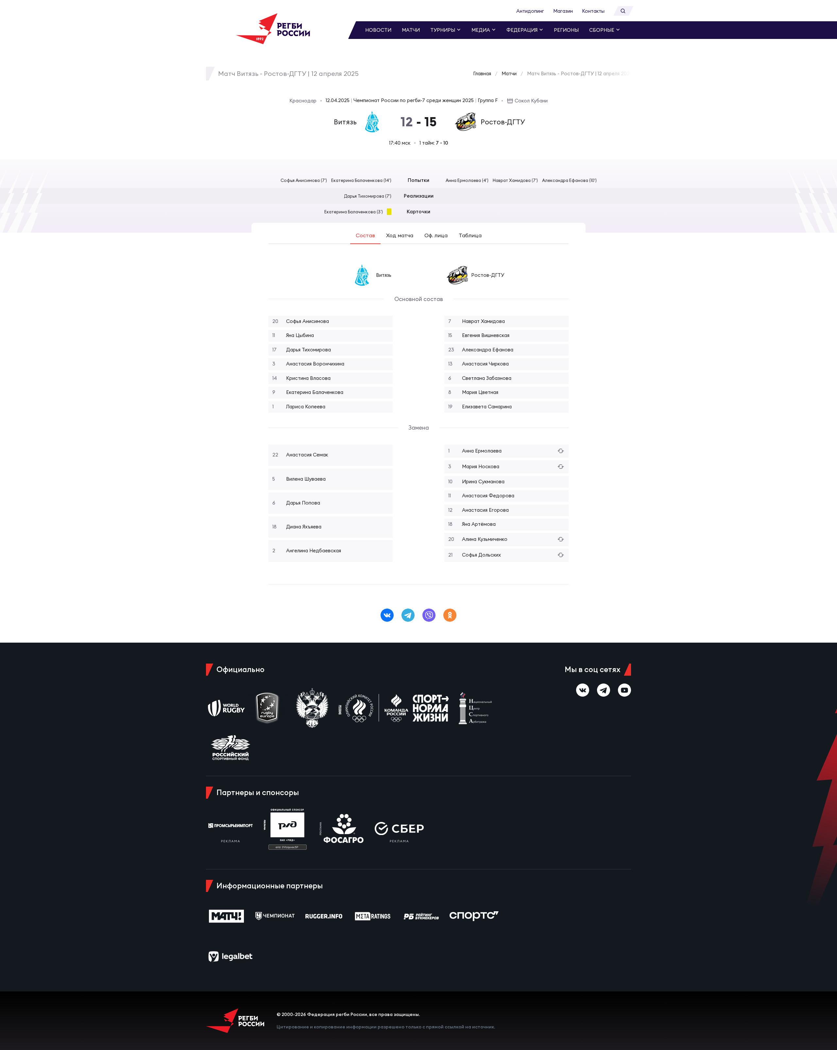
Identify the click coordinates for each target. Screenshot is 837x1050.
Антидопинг (530, 11)
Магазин (563, 11)
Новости (378, 30)
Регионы (566, 30)
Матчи (411, 30)
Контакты (593, 11)
